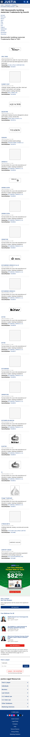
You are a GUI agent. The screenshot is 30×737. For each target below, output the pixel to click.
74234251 (13, 67)
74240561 (13, 248)
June (2, 24)
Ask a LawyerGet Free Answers (6, 599)
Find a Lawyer (5, 660)
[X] (20, 715)
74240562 (13, 222)
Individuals (5, 686)
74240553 (13, 455)
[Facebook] (12, 715)
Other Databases (7, 703)
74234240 (13, 94)
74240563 (13, 196)
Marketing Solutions (8, 707)
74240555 (13, 403)
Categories (14, 5)
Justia (2, 5)
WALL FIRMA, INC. (13, 92)
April (2, 20)
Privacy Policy (15, 731)
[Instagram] (14, 715)
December (3, 34)
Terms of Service (15, 729)
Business (4, 689)
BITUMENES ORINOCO (8, 291)
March (2, 18)
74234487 (13, 532)
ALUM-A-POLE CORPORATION (16, 65)
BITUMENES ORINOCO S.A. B (10, 265)
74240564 (13, 170)
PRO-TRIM (4, 56)
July (2, 25)
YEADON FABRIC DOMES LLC (16, 142)
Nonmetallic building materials (7, 6)
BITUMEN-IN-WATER (7, 420)
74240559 (13, 299)
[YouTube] (10, 715)
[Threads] (16, 715)
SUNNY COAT (5, 84)
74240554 (13, 429)
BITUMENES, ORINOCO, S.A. (15, 168)
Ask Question (15, 607)
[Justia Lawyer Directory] (22, 715)
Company (15, 724)
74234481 (13, 558)
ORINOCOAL (5, 394)
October (3, 30)
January (3, 15)
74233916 (13, 120)
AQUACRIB (4, 112)
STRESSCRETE (5, 524)
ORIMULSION (5, 187)
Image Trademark (6, 498)
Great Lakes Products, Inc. (15, 118)
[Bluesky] (18, 715)
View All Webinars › (15, 645)
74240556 (13, 377)
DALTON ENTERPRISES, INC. (15, 556)
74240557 (13, 351)
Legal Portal (15, 721)
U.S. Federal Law (7, 696)
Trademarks (7, 5)
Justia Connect (15, 718)
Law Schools (5, 693)
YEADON (4, 137)
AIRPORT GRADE (6, 550)
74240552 (13, 480)
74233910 (13, 144)
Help (15, 726)
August (3, 27)
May (2, 22)
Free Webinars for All (7, 613)
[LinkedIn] (8, 715)
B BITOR (3, 446)
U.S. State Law (6, 700)
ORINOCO (4, 162)
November (4, 32)
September (4, 29)
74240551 (13, 506)
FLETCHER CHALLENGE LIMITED (17, 530)
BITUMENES (5, 368)
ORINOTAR (4, 239)
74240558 (13, 325)
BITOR (3, 317)
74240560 (13, 273)
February (3, 17)
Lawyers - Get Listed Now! (15, 671)
